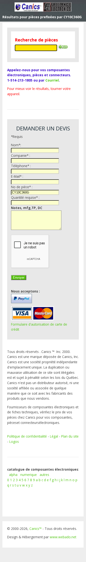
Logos (14, 441)
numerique (28, 474)
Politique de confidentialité (27, 436)
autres (44, 474)
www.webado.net (63, 537)
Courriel (52, 80)
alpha (13, 474)
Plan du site (70, 436)
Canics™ (35, 528)
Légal (54, 436)
